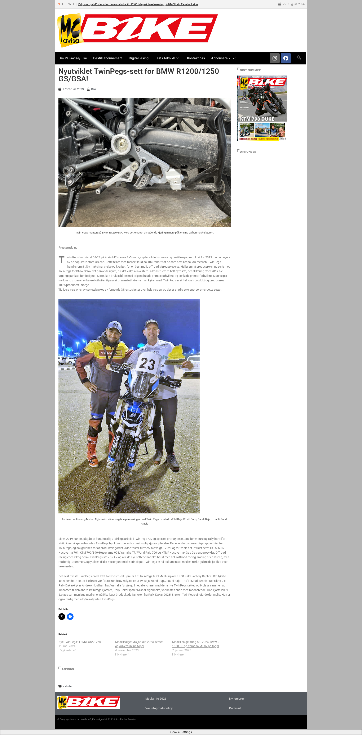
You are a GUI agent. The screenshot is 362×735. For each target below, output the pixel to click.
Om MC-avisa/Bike (72, 58)
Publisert (235, 708)
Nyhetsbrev (236, 698)
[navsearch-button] (299, 58)
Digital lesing (139, 58)
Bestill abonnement (108, 58)
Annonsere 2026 (224, 58)
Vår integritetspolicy (159, 708)
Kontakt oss (196, 58)
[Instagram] (275, 58)
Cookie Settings (181, 732)
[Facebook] (286, 58)
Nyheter (67, 686)
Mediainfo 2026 (155, 698)
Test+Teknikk (165, 58)
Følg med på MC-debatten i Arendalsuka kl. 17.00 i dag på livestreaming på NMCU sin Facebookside (138, 4)
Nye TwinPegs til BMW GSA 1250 (79, 642)
